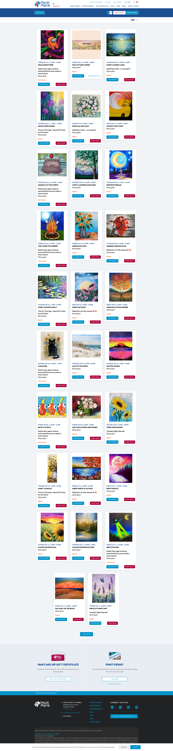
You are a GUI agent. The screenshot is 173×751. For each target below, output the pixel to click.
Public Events (75, 6)
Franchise (107, 2)
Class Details (43, 84)
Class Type (39, 13)
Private (132, 13)
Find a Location (117, 2)
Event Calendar (96, 702)
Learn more (112, 747)
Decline (123, 747)
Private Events (88, 6)
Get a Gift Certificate (58, 679)
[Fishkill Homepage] (43, 4)
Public (119, 13)
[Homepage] (48, 704)
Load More (86, 634)
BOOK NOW (61, 84)
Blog (124, 6)
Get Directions (67, 709)
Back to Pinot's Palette (96, 2)
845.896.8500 (67, 716)
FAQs (112, 6)
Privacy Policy (47, 734)
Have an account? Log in (114, 684)
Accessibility (55, 734)
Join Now (114, 679)
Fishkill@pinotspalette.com (71, 712)
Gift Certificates (102, 6)
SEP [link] (133, 20)
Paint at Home (133, 6)
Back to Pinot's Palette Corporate (47, 693)
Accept (135, 747)
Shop (118, 6)
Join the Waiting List (94, 76)
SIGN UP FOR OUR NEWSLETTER (124, 716)
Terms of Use (38, 734)
